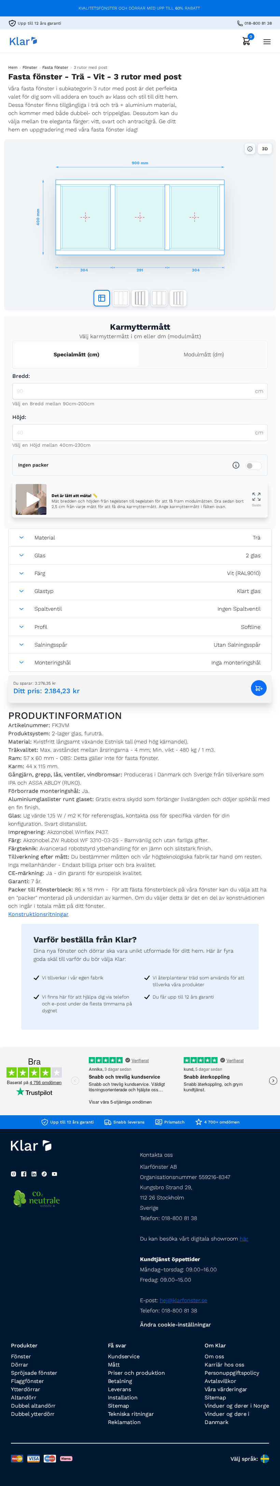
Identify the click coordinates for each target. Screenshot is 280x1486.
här (244, 1238)
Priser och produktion (136, 1373)
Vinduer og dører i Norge (237, 1405)
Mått (114, 1364)
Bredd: (21, 376)
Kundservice (124, 1356)
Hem (12, 67)
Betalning (120, 1381)
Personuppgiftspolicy (232, 1373)
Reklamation (124, 1422)
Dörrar (19, 1364)
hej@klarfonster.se (183, 1300)
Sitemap (118, 1405)
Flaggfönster (27, 1381)
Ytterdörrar (25, 1389)
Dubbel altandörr (33, 1405)
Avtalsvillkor (220, 1381)
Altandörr (23, 1397)
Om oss (214, 1356)
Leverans (119, 1389)
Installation (123, 1397)
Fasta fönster (55, 67)
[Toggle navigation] (265, 41)
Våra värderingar (226, 1389)
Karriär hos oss (224, 1364)
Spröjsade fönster (34, 1373)
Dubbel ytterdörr (33, 1414)
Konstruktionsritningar (38, 914)
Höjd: (19, 417)
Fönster (30, 67)
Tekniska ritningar (131, 1414)
